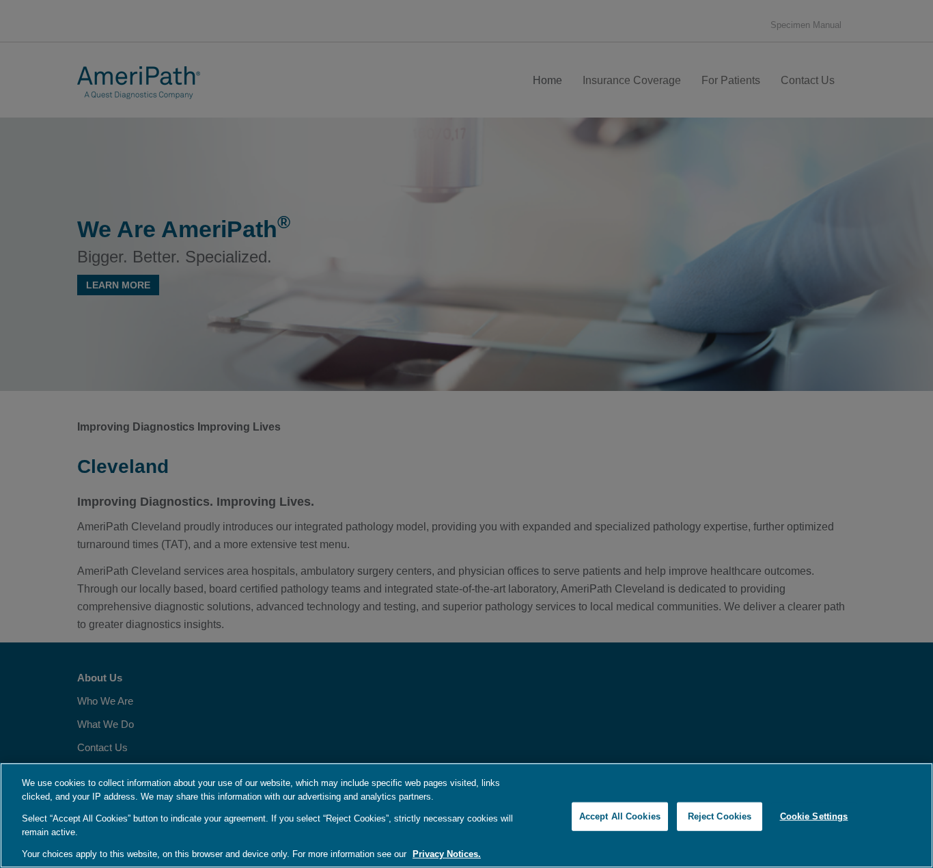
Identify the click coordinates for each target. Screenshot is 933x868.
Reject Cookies (720, 816)
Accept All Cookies (619, 816)
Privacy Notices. (447, 854)
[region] (466, 815)
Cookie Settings (814, 816)
